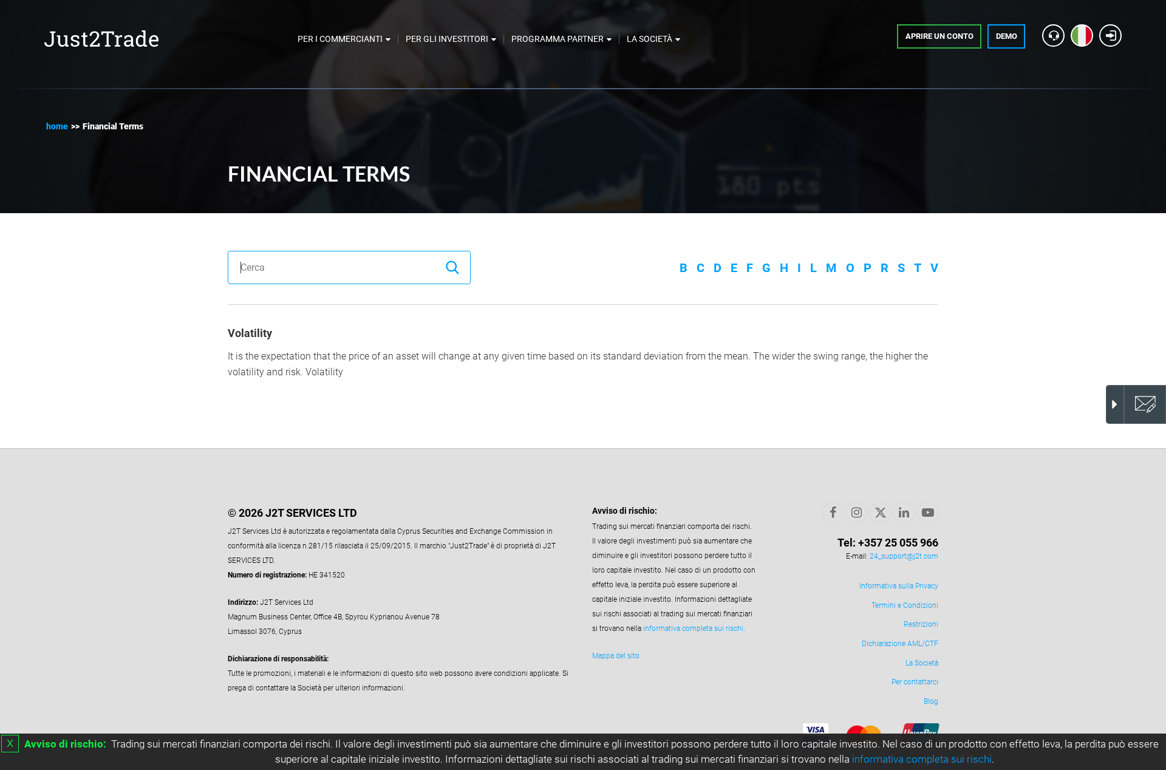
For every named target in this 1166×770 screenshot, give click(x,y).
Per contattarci (915, 682)
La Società (921, 663)
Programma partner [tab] (557, 39)
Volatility (250, 333)
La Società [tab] (649, 39)
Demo (1006, 36)
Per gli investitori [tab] (447, 39)
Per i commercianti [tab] (340, 39)
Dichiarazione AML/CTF (900, 643)
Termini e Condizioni (904, 605)
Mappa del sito (615, 656)
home (57, 126)
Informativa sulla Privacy (898, 586)
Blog (931, 701)
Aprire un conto (939, 36)
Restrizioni (921, 624)
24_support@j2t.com (904, 556)
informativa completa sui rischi (922, 759)
